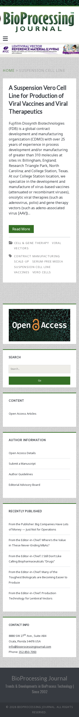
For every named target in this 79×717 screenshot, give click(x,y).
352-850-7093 (27, 652)
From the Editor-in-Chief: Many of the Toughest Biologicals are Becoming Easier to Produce (38, 577)
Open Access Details (22, 453)
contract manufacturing (37, 256)
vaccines (21, 272)
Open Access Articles (22, 414)
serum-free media (47, 261)
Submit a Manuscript (22, 464)
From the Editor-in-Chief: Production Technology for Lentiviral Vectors (32, 595)
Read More (23, 229)
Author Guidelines (21, 474)
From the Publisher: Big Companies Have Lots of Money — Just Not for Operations (38, 526)
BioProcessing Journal (39, 678)
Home (8, 70)
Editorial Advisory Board (24, 485)
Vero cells (41, 272)
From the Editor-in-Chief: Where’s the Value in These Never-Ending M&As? (37, 542)
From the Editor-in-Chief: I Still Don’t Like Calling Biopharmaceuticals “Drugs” (35, 558)
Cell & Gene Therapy (31, 243)
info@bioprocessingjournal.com (30, 647)
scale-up (21, 261)
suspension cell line (32, 267)
